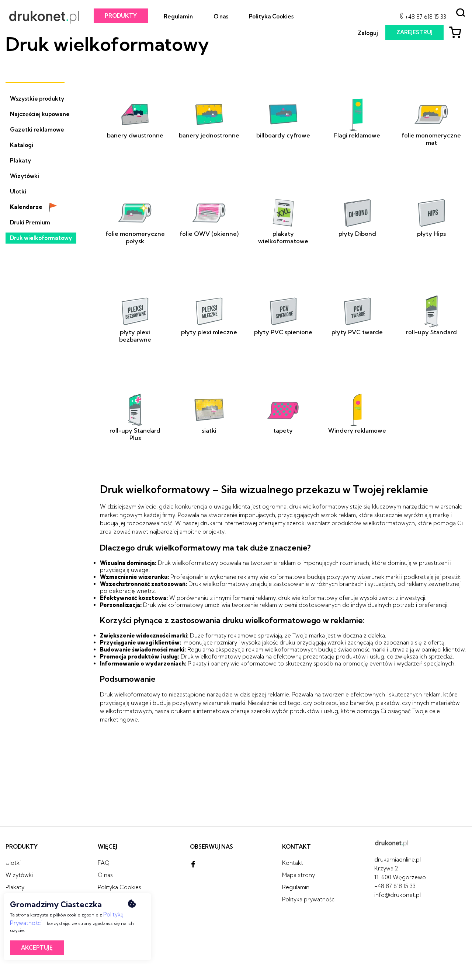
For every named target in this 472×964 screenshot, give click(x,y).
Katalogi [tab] (21, 145)
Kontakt (292, 862)
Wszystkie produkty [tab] (37, 98)
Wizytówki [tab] (24, 175)
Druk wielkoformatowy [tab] (41, 237)
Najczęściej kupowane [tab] (40, 114)
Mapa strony (298, 875)
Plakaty (15, 887)
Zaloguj (368, 32)
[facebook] (193, 864)
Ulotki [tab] (18, 191)
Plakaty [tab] (20, 160)
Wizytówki (19, 875)
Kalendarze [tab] (27, 206)
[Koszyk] (457, 33)
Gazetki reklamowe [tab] (37, 129)
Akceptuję (37, 947)
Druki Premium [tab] (30, 222)
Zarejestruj (414, 32)
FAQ (104, 862)
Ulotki (13, 862)
